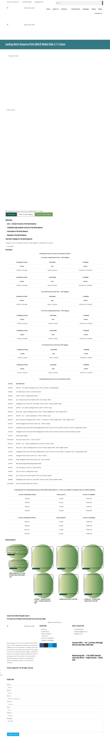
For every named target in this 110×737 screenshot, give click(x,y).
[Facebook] (42, 645)
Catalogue (85, 9)
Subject (9, 713)
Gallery (94, 9)
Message (9, 718)
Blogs (100, 9)
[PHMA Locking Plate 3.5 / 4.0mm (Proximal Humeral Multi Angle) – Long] (33, 83)
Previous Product (13, 56)
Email (9, 690)
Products (64, 9)
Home (48, 9)
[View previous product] (7, 56)
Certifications (75, 9)
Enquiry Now (13, 734)
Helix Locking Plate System (20, 243)
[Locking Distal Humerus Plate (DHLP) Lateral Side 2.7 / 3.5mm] (55, 159)
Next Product (11, 110)
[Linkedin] (54, 645)
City (8, 707)
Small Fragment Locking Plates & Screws (41, 243)
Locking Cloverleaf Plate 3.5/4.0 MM (68, 599)
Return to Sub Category (26, 214)
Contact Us (98, 13)
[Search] (102, 3)
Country (10, 701)
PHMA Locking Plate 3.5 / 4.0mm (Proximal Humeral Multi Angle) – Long (17, 575)
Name (9, 684)
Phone (8, 696)
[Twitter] (50, 645)
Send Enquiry (11, 214)
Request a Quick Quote (54, 622)
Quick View (11, 554)
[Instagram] (46, 645)
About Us (56, 9)
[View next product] (15, 110)
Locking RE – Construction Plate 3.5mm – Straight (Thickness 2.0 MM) (42, 601)
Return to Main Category (44, 214)
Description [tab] (10, 246)
